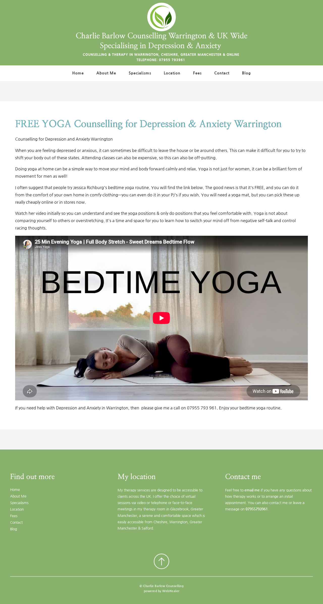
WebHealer (170, 591)
